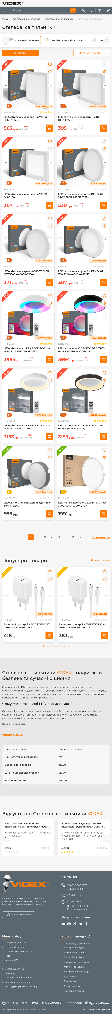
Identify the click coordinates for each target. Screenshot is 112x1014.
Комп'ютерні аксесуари (76, 962)
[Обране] (91, 10)
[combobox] (91, 53)
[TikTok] (75, 924)
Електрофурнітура (74, 947)
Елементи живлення (75, 952)
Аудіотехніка (70, 976)
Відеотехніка (71, 981)
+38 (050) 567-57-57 (77, 885)
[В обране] (50, 64)
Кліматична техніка (74, 991)
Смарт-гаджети (72, 986)
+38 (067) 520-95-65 (77, 889)
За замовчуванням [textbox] (90, 53)
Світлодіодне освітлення (77, 943)
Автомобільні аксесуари (77, 971)
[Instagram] (69, 924)
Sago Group (104, 1010)
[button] (5, 40)
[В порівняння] (50, 72)
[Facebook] (86, 924)
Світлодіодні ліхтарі (74, 957)
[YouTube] (63, 924)
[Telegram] (80, 924)
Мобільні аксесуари (74, 967)
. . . (66, 537)
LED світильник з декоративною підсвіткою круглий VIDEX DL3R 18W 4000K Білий (27, 826)
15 (73, 537)
